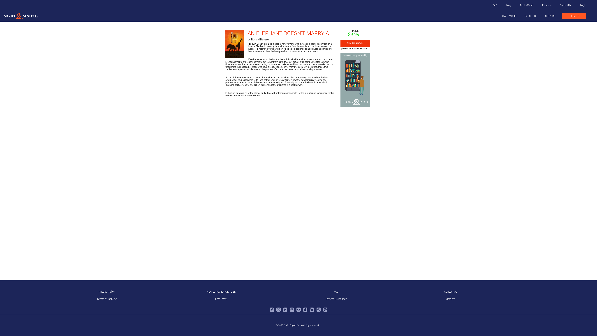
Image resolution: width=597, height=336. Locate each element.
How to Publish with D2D (221, 291)
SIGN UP (574, 16)
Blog (508, 5)
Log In (583, 5)
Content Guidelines (336, 299)
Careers (450, 299)
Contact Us (565, 5)
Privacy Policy (107, 291)
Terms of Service (107, 299)
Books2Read (526, 5)
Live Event (221, 299)
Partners (546, 5)
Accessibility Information (309, 325)
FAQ (495, 5)
